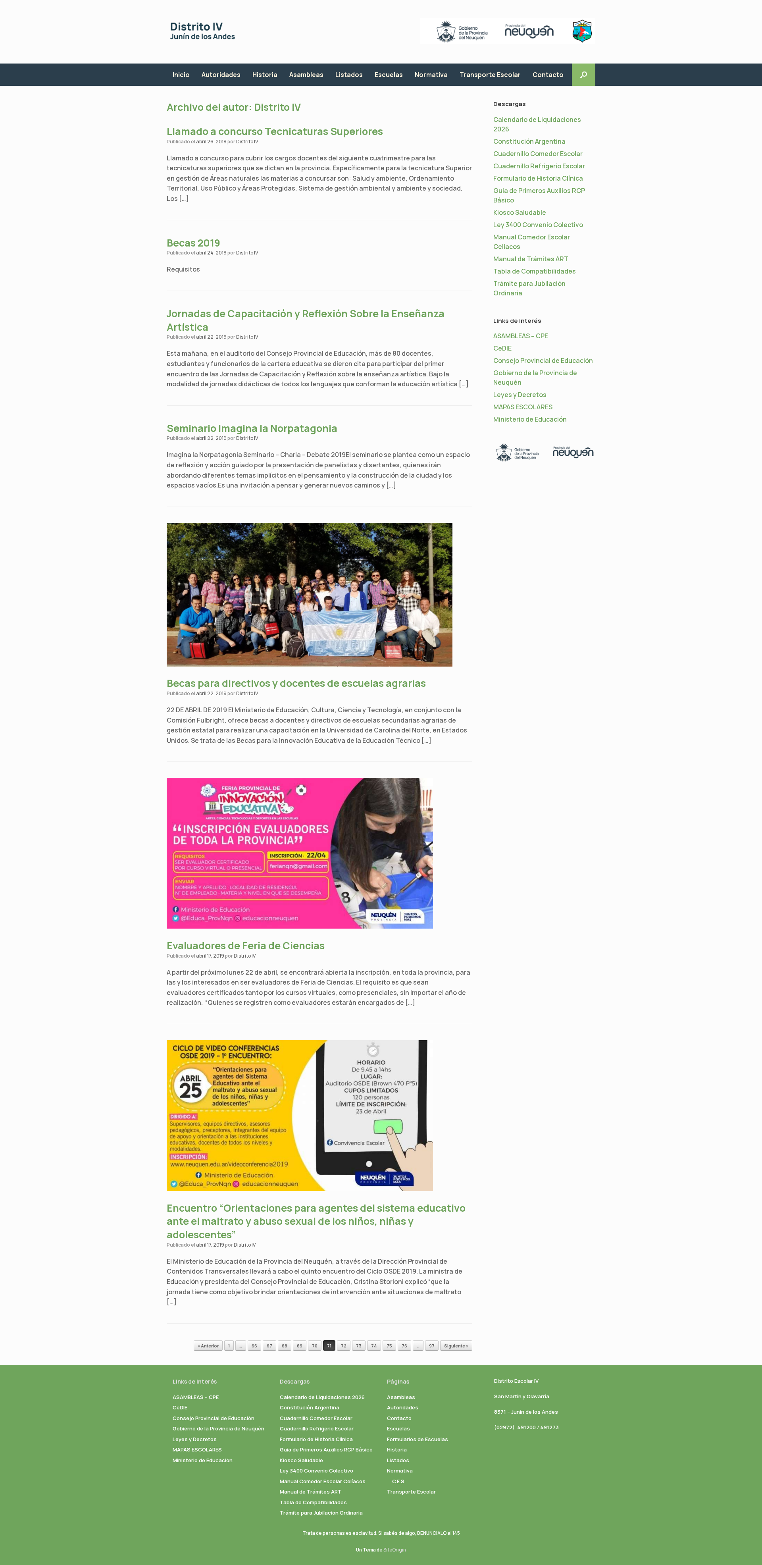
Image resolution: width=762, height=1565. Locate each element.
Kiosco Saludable (519, 212)
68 (284, 1346)
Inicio (181, 74)
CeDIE (502, 348)
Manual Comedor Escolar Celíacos (323, 1481)
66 (254, 1346)
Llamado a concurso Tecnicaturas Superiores (275, 131)
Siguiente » (456, 1346)
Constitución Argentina (529, 141)
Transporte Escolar (490, 74)
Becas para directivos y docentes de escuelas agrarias (296, 683)
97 (432, 1346)
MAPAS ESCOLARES (522, 407)
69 (299, 1346)
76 (404, 1346)
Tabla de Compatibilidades (534, 271)
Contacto (548, 74)
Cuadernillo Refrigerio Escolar (539, 166)
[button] (583, 75)
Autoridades (221, 74)
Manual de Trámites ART (530, 258)
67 (269, 1346)
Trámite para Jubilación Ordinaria (321, 1512)
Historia (264, 74)
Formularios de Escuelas (417, 1439)
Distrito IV (277, 107)
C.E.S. (399, 1481)
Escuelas (389, 74)
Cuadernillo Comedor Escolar (538, 153)
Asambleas (306, 74)
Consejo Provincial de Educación (543, 360)
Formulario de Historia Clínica (538, 178)
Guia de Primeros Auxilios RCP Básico (326, 1449)
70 (315, 1346)
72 (343, 1346)
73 (359, 1346)
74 (374, 1346)
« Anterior (208, 1346)
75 (389, 1346)
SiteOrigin (394, 1550)
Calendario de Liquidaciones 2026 (322, 1397)
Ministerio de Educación (530, 419)
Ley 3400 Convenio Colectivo (538, 224)
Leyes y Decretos (519, 394)
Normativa (431, 74)
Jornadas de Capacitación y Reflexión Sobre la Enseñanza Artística (305, 320)
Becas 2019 (193, 243)
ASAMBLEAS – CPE (520, 336)
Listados (349, 74)
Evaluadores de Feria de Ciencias (246, 945)
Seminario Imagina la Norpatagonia (252, 428)
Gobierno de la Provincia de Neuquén (218, 1428)
